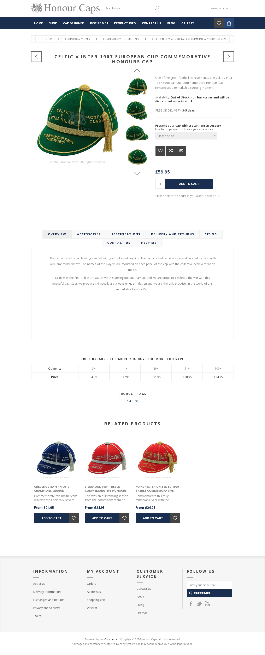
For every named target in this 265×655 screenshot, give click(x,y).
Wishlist (92, 608)
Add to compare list (171, 151)
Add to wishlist (160, 151)
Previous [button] (137, 70)
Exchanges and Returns (48, 600)
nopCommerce (108, 639)
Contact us (144, 589)
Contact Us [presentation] (118, 243)
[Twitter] (199, 603)
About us (39, 584)
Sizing (140, 605)
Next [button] (137, 173)
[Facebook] (191, 603)
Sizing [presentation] (211, 234)
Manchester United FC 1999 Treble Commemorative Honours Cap (157, 490)
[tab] (57, 234)
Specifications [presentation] (125, 234)
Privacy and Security (46, 608)
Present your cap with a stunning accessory (188, 125)
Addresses (94, 592)
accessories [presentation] (89, 234)
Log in (227, 8)
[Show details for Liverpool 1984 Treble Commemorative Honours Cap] (107, 458)
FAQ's (141, 597)
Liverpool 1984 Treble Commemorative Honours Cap (106, 490)
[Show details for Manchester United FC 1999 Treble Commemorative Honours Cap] (158, 458)
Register (216, 8)
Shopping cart (96, 600)
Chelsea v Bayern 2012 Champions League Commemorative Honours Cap (55, 492)
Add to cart (189, 184)
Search (157, 8)
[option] (137, 87)
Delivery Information (47, 592)
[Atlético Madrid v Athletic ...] (36, 56)
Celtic (130, 401)
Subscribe (202, 593)
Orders (91, 584)
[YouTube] (207, 603)
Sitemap (142, 613)
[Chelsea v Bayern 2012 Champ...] (228, 56)
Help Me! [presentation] (149, 243)
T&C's (37, 616)
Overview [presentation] (57, 234)
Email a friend (181, 151)
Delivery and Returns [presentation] (172, 234)
